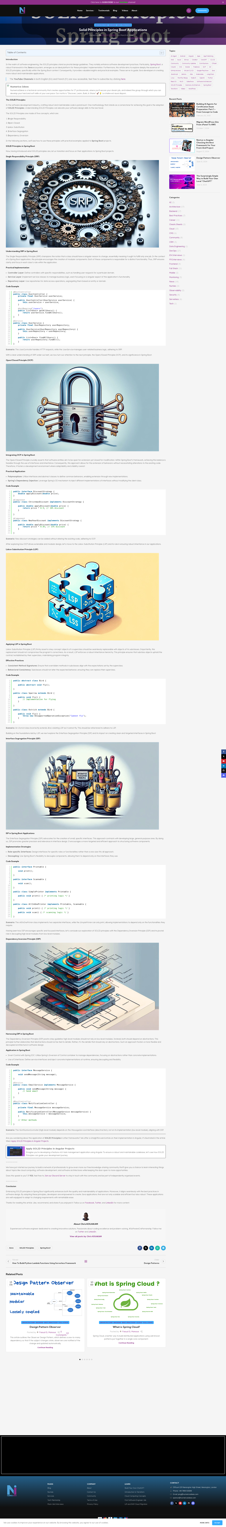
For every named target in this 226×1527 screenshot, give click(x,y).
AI (170, 202)
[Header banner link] (109, 2)
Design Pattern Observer (45, 1327)
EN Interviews (175, 255)
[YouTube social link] (180, 1503)
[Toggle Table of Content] (160, 53)
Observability (175, 290)
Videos (183, 89)
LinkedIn (109, 1203)
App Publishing (208, 56)
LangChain (210, 74)
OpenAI (202, 78)
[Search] (188, 10)
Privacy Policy (92, 1504)
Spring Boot (155, 64)
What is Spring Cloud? (126, 1327)
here (123, 79)
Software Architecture (204, 81)
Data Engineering (177, 246)
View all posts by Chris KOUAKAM (86, 1236)
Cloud (139, 1322)
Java (11, 1248)
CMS (171, 233)
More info (205, 1523)
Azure (179, 60)
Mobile (172, 273)
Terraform (174, 89)
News (171, 281)
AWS (172, 60)
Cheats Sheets (175, 224)
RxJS (181, 81)
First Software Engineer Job (135, 1500)
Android (182, 56)
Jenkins (183, 74)
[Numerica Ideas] (86, 89)
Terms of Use (92, 1500)
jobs (191, 74)
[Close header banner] (223, 2)
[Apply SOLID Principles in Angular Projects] (86, 1151)
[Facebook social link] (139, 1248)
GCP (204, 67)
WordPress (192, 89)
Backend (112, 25)
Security (173, 295)
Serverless (174, 299)
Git (210, 67)
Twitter (98, 1203)
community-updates (189, 63)
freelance (196, 67)
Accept (217, 1523)
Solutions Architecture (192, 85)
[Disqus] (86, 1397)
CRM (171, 242)
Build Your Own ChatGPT (134, 1488)
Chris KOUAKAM (109, 35)
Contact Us (91, 1492)
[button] (80, 1359)
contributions (203, 63)
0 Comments (135, 36)
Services (50, 1496)
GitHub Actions (176, 70)
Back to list (85, 1261)
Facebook (89, 1203)
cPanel (214, 63)
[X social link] (145, 1248)
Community (202, 10)
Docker (187, 67)
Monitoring (174, 277)
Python (210, 78)
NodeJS (193, 78)
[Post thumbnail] (182, 110)
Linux (172, 78)
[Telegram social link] (163, 1248)
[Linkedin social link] (151, 1248)
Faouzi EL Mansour (47, 1332)
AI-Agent (174, 56)
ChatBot (195, 60)
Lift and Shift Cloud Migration (136, 1504)
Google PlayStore (202, 70)
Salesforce (190, 81)
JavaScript (174, 74)
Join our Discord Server (54, 1175)
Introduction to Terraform (134, 1492)
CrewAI (173, 67)
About (89, 1488)
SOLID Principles (27, 1248)
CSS (180, 67)
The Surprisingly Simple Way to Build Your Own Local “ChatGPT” (207, 178)
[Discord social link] (193, 1503)
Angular (191, 56)
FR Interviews (175, 259)
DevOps (173, 251)
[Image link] (20, 1491)
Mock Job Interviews (55, 1504)
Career (172, 220)
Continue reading (45, 1347)
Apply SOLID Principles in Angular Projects (29, 1141)
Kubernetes (200, 74)
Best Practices (124, 25)
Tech (171, 303)
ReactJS (173, 81)
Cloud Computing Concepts (135, 1496)
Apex (198, 56)
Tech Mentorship (53, 1500)
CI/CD (212, 60)
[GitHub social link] (189, 1503)
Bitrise (186, 60)
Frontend (173, 264)
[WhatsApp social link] (157, 1248)
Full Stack (63, 1322)
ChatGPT (204, 60)
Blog (49, 1488)
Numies (172, 286)
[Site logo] (22, 10)
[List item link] (196, 1491)
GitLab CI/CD (189, 70)
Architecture (101, 25)
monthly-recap (183, 78)
